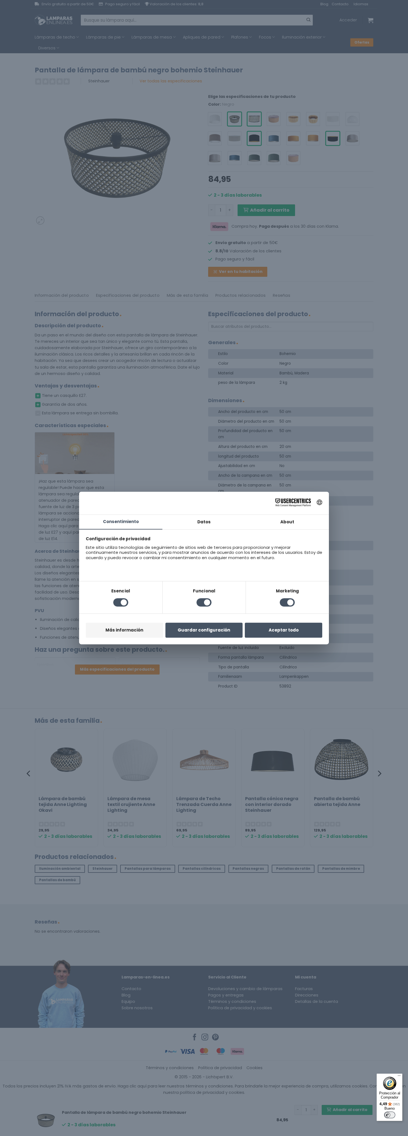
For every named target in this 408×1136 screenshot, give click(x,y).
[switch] (389, 1115)
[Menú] (399, 1077)
